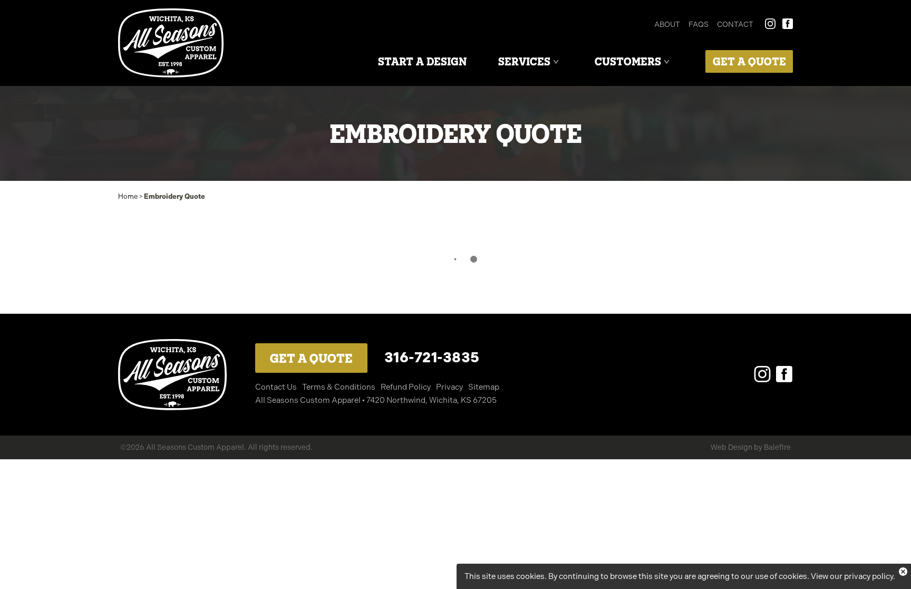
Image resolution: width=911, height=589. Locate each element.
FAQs (699, 24)
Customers (628, 61)
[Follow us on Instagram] (762, 374)
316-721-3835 (432, 357)
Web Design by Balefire (751, 447)
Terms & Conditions (338, 387)
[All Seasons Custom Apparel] (171, 43)
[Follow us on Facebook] (784, 374)
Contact (735, 24)
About (667, 24)
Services (524, 61)
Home (128, 196)
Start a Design (422, 61)
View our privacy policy (852, 576)
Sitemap (483, 387)
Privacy (449, 387)
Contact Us (276, 387)
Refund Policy (406, 387)
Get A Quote (749, 61)
